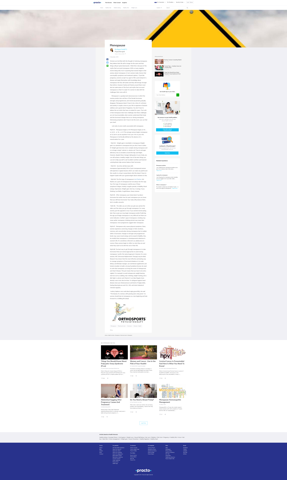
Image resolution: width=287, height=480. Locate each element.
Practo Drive (115, 461)
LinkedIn (185, 450)
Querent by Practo (152, 450)
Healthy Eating (103, 437)
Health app (115, 463)
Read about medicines (118, 457)
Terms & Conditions (170, 452)
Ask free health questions (118, 447)
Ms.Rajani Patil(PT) (121, 49)
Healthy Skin (173, 437)
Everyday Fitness (113, 437)
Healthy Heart (154, 439)
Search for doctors (117, 449)
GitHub (184, 454)
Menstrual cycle (121, 326)
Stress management (114, 439)
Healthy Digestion (144, 439)
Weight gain (124, 439)
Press (100, 452)
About (100, 447)
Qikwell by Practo (152, 449)
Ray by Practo (133, 455)
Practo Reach (133, 456)
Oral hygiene (122, 437)
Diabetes (153, 437)
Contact (101, 454)
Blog (100, 449)
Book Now (167, 153)
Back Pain (105, 439)
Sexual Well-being (139, 437)
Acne (179, 437)
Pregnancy (166, 437)
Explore (158, 7)
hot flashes (138, 179)
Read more (159, 170)
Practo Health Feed (134, 449)
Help (167, 447)
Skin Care (159, 437)
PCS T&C (168, 454)
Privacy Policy (169, 450)
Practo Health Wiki (170, 458)
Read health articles (117, 455)
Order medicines (116, 460)
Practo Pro (132, 460)
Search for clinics (116, 450)
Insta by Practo (151, 447)
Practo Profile (133, 450)
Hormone (129, 326)
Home (101, 7)
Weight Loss (130, 437)
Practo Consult (133, 447)
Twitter (185, 449)
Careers (101, 450)
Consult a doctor (116, 458)
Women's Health (137, 326)
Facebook (185, 447)
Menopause (113, 326)
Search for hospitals (117, 452)
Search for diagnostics (118, 454)
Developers (168, 449)
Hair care (147, 437)
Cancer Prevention (133, 439)
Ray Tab (132, 458)
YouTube (185, 452)
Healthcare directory (170, 457)
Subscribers (168, 455)
